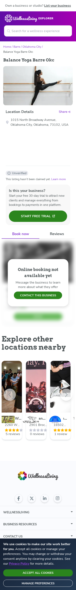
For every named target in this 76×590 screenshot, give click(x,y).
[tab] (20, 234)
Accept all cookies (38, 573)
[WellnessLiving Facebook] (19, 498)
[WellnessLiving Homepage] (38, 476)
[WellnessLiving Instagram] (58, 498)
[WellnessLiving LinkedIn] (45, 498)
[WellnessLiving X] (32, 498)
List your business (57, 5)
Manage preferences (38, 583)
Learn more (58, 179)
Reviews (57, 233)
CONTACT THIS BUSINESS (38, 295)
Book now (20, 233)
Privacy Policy (19, 563)
